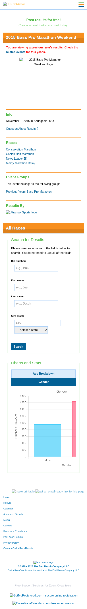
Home (6, 497)
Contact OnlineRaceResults (18, 548)
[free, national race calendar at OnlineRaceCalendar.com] (43, 603)
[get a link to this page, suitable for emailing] (59, 491)
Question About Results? (22, 128)
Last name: (17, 296)
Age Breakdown (43, 373)
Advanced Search (13, 514)
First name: (18, 280)
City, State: (17, 315)
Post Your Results (13, 537)
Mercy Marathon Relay (20, 163)
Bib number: (18, 261)
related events (15, 52)
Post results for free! (43, 20)
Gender (44, 382)
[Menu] (81, 5)
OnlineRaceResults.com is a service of (43, 570)
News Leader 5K (16, 158)
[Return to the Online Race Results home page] (14, 3)
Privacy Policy (11, 542)
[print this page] (23, 491)
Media (6, 520)
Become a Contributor (15, 531)
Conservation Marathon (21, 149)
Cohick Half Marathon (20, 154)
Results (7, 502)
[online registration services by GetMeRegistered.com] (43, 594)
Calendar (8, 508)
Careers (7, 525)
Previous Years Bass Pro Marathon (29, 191)
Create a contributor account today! (43, 25)
